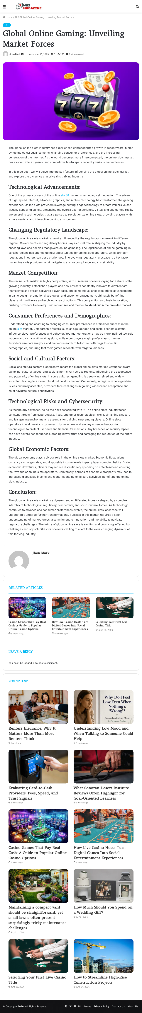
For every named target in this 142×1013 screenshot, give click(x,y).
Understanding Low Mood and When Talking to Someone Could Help (103, 733)
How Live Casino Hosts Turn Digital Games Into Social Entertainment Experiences (70, 625)
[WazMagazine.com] (28, 6)
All (16, 17)
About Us (132, 1006)
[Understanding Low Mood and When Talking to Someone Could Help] (103, 707)
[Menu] (4, 8)
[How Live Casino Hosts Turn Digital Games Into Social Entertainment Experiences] (71, 608)
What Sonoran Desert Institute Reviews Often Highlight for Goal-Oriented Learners (101, 793)
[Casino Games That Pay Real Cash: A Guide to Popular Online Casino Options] (27, 608)
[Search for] (137, 8)
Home (9, 17)
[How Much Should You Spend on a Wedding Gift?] (103, 886)
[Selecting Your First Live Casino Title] (114, 608)
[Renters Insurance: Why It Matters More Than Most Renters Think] (38, 707)
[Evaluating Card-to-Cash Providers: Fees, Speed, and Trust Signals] (38, 766)
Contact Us (118, 1006)
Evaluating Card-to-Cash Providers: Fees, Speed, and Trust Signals (33, 793)
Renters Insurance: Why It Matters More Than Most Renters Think (32, 733)
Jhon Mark (15, 54)
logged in (29, 662)
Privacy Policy (101, 1006)
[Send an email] (22, 54)
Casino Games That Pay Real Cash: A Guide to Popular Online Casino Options (27, 625)
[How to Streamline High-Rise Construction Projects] (103, 956)
